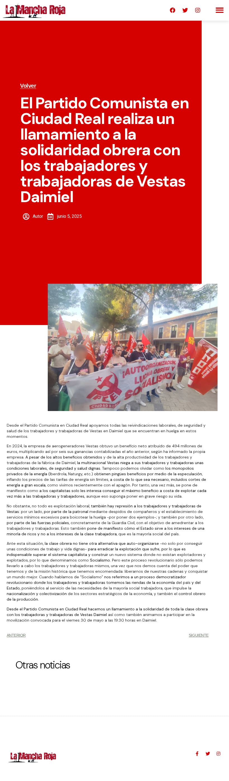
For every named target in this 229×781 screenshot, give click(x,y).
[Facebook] (172, 10)
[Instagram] (197, 10)
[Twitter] (185, 10)
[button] (219, 10)
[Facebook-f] (197, 753)
